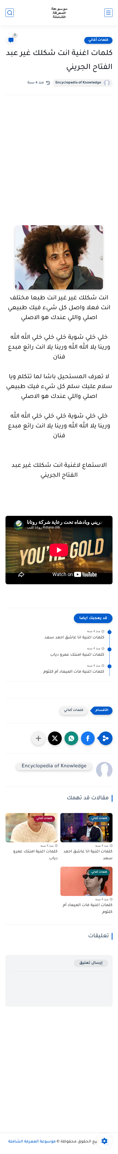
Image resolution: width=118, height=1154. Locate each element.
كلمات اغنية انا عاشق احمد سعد (74, 638)
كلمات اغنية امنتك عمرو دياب (77, 655)
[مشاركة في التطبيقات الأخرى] (38, 738)
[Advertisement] (59, 168)
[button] (88, 738)
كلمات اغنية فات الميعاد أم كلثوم (73, 672)
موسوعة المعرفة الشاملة (32, 1142)
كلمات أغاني (98, 40)
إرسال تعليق (91, 963)
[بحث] (9, 12)
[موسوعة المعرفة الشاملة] (59, 13)
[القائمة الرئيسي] (108, 12)
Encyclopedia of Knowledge (78, 83)
